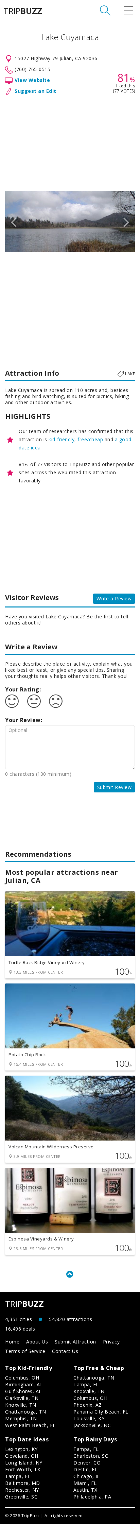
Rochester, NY (22, 1490)
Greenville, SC (21, 1496)
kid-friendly (61, 439)
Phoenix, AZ (87, 1405)
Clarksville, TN (22, 1398)
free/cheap (90, 439)
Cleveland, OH (21, 1456)
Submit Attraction (75, 1341)
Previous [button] (13, 221)
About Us (37, 1341)
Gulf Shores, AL (23, 1391)
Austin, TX (85, 1490)
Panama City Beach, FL (100, 1411)
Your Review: (23, 720)
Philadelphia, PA (92, 1496)
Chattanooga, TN (25, 1411)
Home (12, 1341)
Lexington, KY (21, 1449)
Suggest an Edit (35, 91)
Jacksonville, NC (92, 1425)
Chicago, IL (86, 1476)
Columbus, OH (22, 1377)
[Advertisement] (70, 141)
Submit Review (114, 787)
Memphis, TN (21, 1418)
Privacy (111, 1341)
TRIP (22, 11)
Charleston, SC (90, 1456)
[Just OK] (34, 701)
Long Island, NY (23, 1462)
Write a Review (114, 598)
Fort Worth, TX (22, 1469)
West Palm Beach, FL (30, 1425)
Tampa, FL (86, 1384)
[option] (70, 221)
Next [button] (126, 221)
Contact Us (65, 1351)
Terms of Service (25, 1351)
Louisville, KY (88, 1418)
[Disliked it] (56, 701)
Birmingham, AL (24, 1384)
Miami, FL (85, 1483)
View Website (32, 80)
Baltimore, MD (22, 1483)
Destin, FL (85, 1469)
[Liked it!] (12, 701)
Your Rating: (23, 689)
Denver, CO (87, 1462)
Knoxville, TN (20, 1405)
